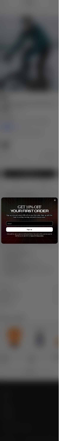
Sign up (29, 229)
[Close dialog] (54, 200)
